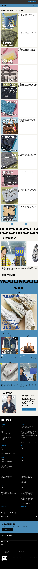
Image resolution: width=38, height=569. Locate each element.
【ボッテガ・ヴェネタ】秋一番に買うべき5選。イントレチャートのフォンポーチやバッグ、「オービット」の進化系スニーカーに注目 (27, 172)
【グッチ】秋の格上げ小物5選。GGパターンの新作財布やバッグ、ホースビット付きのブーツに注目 (27, 33)
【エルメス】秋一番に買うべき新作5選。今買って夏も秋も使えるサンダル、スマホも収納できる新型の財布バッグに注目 (27, 207)
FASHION (2, 355)
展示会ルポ (3, 356)
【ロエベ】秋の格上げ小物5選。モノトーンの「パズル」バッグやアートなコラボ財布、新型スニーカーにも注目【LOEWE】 (27, 50)
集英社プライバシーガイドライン (9, 551)
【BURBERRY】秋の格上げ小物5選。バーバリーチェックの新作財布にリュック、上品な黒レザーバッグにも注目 (27, 137)
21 (23, 224)
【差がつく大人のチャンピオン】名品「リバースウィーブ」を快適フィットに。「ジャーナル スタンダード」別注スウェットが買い (9, 385)
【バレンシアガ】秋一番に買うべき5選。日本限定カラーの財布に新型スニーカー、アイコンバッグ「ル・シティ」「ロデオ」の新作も (27, 190)
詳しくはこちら (32, 1)
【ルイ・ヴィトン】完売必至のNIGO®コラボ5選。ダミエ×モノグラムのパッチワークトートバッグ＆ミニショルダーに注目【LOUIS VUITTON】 (27, 120)
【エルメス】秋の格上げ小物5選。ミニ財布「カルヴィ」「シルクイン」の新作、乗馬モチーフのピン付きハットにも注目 (27, 15)
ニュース (21, 356)
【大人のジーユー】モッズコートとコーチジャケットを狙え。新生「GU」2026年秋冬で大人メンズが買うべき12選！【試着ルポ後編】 (28, 385)
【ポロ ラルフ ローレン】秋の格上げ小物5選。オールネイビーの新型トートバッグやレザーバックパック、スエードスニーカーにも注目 (27, 85)
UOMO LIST (14, 267)
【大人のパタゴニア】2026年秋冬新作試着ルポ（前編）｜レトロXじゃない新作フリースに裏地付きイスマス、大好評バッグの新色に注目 (9, 358)
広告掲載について (7, 552)
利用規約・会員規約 (21, 551)
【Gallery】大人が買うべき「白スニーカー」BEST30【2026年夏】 (10, 333)
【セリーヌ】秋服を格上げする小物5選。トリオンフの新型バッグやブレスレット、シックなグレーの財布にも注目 (27, 155)
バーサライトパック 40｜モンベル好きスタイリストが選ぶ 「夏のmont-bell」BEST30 (24, 268)
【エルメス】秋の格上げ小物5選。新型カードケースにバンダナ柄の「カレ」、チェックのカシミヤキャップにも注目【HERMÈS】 (27, 103)
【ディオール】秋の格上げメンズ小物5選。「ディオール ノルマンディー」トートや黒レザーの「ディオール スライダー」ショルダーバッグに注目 (27, 68)
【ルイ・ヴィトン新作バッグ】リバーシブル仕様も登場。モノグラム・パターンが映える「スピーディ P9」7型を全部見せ (28, 358)
